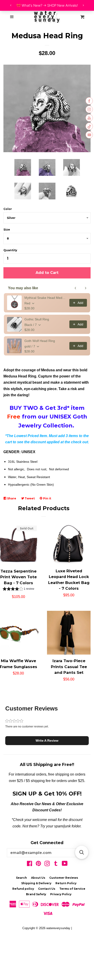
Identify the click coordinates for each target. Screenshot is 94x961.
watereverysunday (58, 928)
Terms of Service (72, 888)
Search (21, 877)
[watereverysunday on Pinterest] (38, 864)
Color (7, 209)
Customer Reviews (63, 877)
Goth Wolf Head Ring (39, 341)
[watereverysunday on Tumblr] (56, 864)
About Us (38, 877)
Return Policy (65, 883)
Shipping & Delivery (36, 883)
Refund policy (23, 888)
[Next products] (86, 288)
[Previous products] (75, 288)
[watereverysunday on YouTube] (65, 864)
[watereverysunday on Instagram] (47, 864)
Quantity (10, 250)
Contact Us (46, 888)
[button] (18, 589)
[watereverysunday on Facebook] (29, 864)
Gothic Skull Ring (36, 319)
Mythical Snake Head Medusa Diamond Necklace (45, 298)
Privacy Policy (60, 894)
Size (6, 229)
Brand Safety (36, 894)
